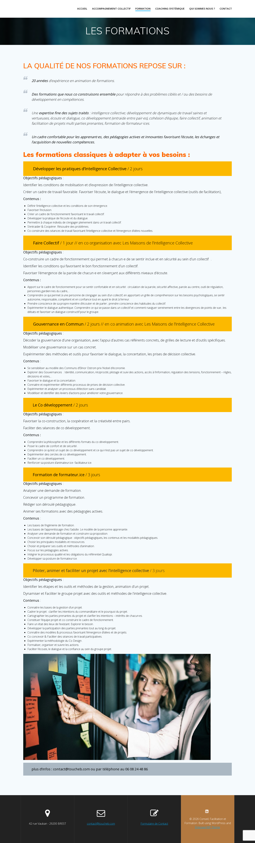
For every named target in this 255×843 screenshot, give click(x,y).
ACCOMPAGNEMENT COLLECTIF (111, 8)
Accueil (82, 8)
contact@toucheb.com (101, 823)
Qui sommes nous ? (202, 8)
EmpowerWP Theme (207, 827)
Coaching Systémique (170, 8)
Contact (226, 8)
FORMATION (143, 8)
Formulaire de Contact (154, 823)
